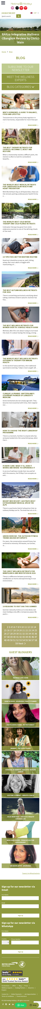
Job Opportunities (30, 994)
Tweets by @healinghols (31, 873)
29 (14, 633)
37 (5, 637)
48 (5, 640)
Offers (14, 986)
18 (14, 630)
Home (4, 52)
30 (17, 633)
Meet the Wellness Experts (20, 78)
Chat (22, 1005)
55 (26, 640)
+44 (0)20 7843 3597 (8, 13)
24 (32, 630)
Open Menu (3, 3)
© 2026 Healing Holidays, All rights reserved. (15, 1000)
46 (32, 637)
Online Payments (16, 994)
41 (17, 637)
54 (23, 640)
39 (11, 637)
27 (8, 633)
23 (29, 630)
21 (23, 630)
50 (11, 640)
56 (29, 640)
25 (35, 630)
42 (20, 637)
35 (32, 633)
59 (16, 643)
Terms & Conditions (8, 996)
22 (26, 630)
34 (29, 633)
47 (35, 637)
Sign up (20, 915)
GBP (35, 13)
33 (26, 633)
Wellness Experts (7, 988)
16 (8, 630)
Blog (11, 52)
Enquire (4, 990)
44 (26, 637)
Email (3, 903)
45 (29, 637)
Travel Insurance (22, 996)
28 (11, 633)
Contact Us (5, 994)
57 (32, 640)
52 (17, 640)
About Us (31, 988)
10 (22, 627)
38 (8, 637)
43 (23, 637)
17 (11, 630)
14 (34, 627)
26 (5, 633)
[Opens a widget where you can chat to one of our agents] (33, 1005)
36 (35, 633)
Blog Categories (19, 87)
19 (17, 630)
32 (23, 633)
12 (28, 627)
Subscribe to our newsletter (20, 68)
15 (5, 630)
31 (20, 633)
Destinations (6, 986)
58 (35, 640)
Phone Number (15, 939)
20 (20, 630)
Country (4, 939)
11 (25, 627)
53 (20, 640)
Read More (32, 125)
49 (8, 640)
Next (21, 643)
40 (14, 637)
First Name (5, 895)
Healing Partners (20, 988)
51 (14, 640)
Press (26, 986)
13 (31, 627)
